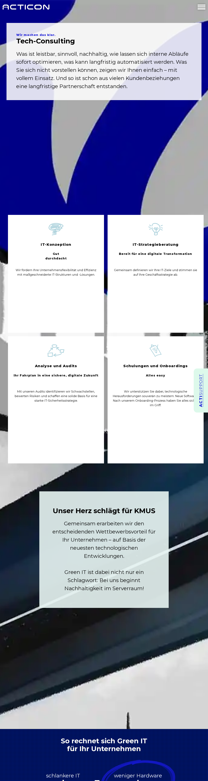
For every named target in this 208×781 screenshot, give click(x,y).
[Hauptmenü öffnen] (201, 7)
